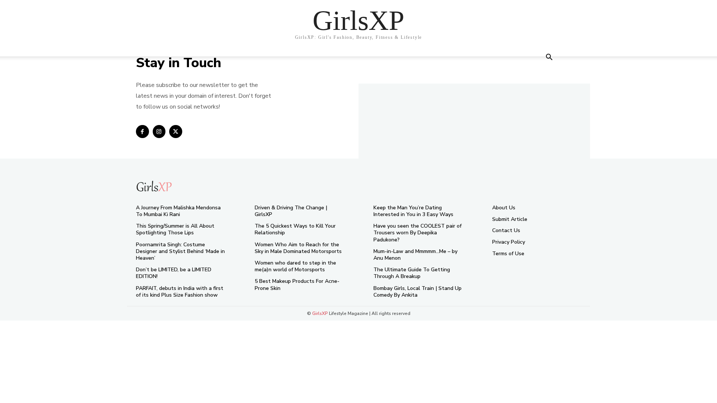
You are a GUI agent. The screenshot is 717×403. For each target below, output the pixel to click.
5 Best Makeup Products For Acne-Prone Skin (297, 284)
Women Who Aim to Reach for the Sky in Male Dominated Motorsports (298, 248)
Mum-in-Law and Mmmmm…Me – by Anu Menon (415, 255)
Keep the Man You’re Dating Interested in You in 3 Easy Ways (413, 211)
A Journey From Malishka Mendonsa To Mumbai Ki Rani (178, 211)
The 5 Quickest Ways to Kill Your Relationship (295, 229)
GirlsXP (320, 313)
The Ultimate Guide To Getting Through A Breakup (411, 273)
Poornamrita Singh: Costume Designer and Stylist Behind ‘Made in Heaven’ (180, 251)
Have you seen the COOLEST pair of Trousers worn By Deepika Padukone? (417, 232)
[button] (549, 58)
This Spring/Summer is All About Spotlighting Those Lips (175, 229)
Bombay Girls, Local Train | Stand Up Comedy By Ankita (417, 292)
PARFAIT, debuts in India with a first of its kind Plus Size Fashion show (179, 292)
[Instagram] (159, 131)
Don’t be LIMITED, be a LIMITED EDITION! (173, 273)
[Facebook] (142, 131)
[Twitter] (175, 131)
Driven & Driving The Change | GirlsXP (291, 211)
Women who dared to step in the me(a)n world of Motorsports (295, 266)
